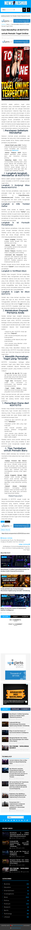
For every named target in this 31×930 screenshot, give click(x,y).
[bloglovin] (14, 820)
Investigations (9, 894)
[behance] (22, 820)
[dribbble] (17, 820)
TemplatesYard (18, 925)
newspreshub (16, 928)
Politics (6, 900)
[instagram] (25, 820)
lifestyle (7, 917)
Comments (25, 709)
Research (7, 907)
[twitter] (6, 820)
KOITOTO (15, 150)
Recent (5, 709)
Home (3, 24)
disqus (15, 616)
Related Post (5, 553)
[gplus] (8, 820)
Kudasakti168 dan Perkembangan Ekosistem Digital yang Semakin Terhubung (15, 589)
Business (7, 884)
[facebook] (3, 820)
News (7, 24)
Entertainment (9, 890)
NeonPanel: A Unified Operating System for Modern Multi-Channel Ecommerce (15, 570)
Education (7, 887)
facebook (25, 616)
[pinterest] (11, 820)
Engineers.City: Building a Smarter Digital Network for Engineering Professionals (17, 795)
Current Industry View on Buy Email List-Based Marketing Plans (18, 761)
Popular (15, 709)
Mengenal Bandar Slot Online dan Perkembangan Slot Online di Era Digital (18, 739)
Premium (7, 904)
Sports (6, 910)
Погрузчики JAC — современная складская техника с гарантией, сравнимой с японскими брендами (17, 805)
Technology (8, 913)
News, (12, 38)
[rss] (19, 820)
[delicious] (27, 820)
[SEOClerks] (15, 21)
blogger (5, 616)
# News (7, 521)
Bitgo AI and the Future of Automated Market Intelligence (13, 609)
